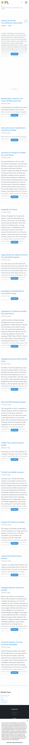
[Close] (27, 720)
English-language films (5, 695)
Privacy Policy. (16, 739)
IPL (2, 6)
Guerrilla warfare (4, 701)
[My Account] (26, 2)
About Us (14, 712)
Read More (14, 115)
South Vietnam (4, 702)
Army (2, 697)
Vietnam (2, 699)
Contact (14, 714)
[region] (14, 732)
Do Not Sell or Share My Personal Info (14, 742)
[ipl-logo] (6, 3)
